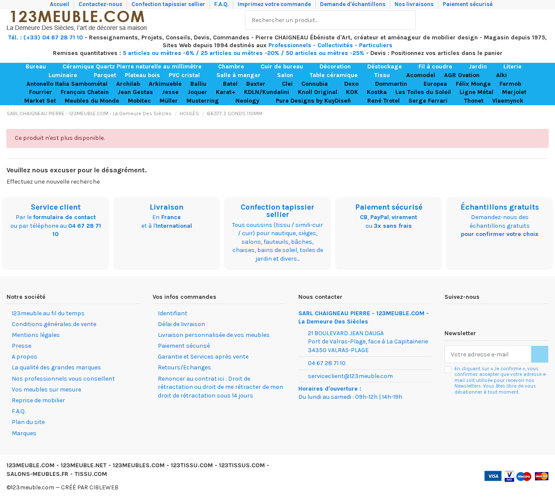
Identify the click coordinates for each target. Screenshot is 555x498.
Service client (56, 207)
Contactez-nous (101, 4)
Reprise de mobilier (38, 400)
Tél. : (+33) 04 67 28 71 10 (45, 37)
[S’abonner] (539, 354)
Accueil (60, 4)
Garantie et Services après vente (203, 356)
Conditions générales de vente (54, 324)
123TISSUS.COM (242, 465)
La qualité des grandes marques (56, 367)
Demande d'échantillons (353, 4)
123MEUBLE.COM (31, 465)
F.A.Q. (222, 4)
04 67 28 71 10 (327, 363)
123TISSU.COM (192, 465)
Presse (21, 345)
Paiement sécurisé (468, 4)
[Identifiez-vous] (523, 20)
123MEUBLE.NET (84, 465)
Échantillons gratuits (499, 207)
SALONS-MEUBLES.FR (38, 474)
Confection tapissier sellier (168, 4)
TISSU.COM (91, 474)
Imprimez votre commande (275, 4)
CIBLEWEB (103, 487)
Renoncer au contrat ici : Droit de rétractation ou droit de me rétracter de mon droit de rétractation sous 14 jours (220, 387)
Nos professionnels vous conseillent (63, 378)
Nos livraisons (415, 4)
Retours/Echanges (184, 367)
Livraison (166, 207)
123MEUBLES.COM (139, 465)
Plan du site (28, 422)
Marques (24, 433)
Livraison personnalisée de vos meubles (214, 335)
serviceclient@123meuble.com (350, 376)
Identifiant (172, 313)
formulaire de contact (64, 217)
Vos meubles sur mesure (46, 389)
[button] (39, 67)
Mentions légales (36, 335)
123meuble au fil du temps (48, 313)
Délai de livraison (181, 324)
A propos (24, 356)
